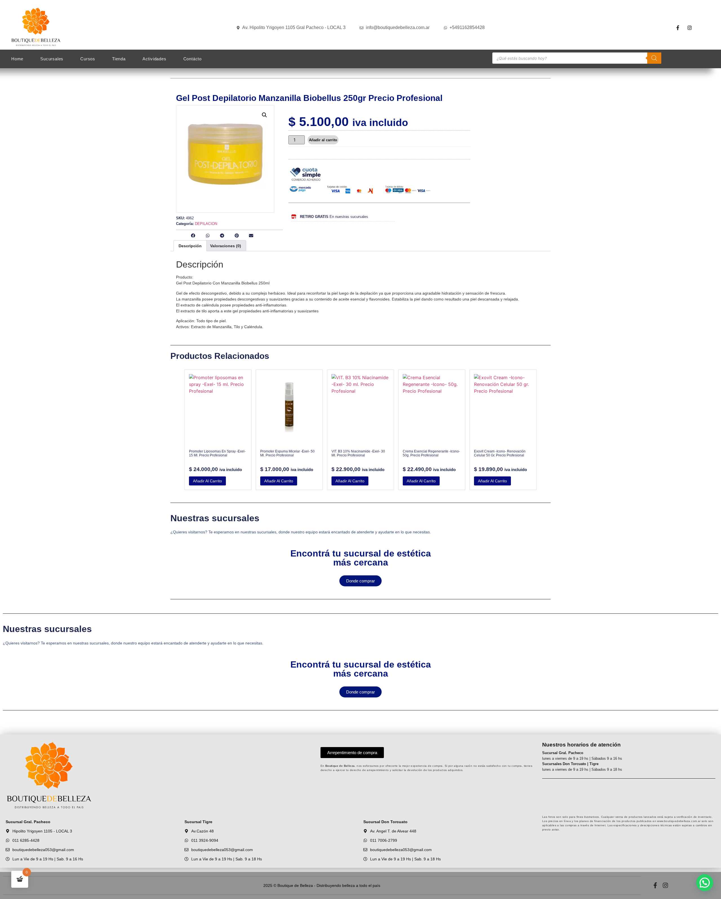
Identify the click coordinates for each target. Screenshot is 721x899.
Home (17, 58)
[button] (264, 115)
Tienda (119, 58)
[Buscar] (654, 58)
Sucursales (51, 58)
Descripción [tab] (190, 246)
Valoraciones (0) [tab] (225, 246)
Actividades (154, 58)
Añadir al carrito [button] (207, 481)
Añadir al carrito (323, 140)
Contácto (192, 58)
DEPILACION (206, 224)
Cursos (87, 58)
